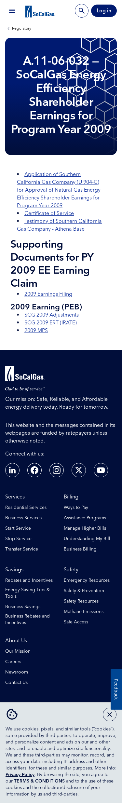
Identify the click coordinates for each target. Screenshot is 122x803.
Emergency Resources (87, 580)
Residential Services (26, 507)
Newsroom (16, 672)
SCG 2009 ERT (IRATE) (50, 322)
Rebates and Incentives (29, 580)
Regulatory (21, 29)
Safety (71, 570)
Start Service (18, 528)
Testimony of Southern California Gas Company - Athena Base (59, 225)
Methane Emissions (83, 611)
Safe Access (76, 622)
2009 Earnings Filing (48, 294)
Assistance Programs (85, 518)
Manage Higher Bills (85, 528)
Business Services (23, 518)
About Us (16, 641)
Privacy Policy (20, 775)
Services (15, 497)
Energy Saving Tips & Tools (27, 593)
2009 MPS (36, 330)
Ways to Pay (76, 507)
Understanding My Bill (87, 539)
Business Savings (22, 607)
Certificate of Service (49, 213)
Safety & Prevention (84, 591)
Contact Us (16, 682)
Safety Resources (81, 601)
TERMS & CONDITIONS (39, 781)
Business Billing (80, 549)
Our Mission (18, 651)
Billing (71, 497)
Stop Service (18, 539)
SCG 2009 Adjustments (51, 315)
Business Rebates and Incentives (27, 619)
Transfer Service (21, 549)
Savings (14, 570)
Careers (13, 662)
